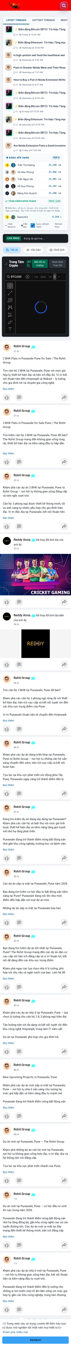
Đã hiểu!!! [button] (35, 1340)
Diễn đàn (25, 225)
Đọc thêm (8, 388)
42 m (16, 876)
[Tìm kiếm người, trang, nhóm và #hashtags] (64, 6)
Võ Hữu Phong (25, 172)
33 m (16, 548)
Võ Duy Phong (25, 186)
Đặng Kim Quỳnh (27, 193)
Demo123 (22, 217)
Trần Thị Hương (26, 165)
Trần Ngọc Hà (25, 179)
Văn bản (35, 249)
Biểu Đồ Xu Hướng (39, 264)
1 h (15, 1199)
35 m (16, 624)
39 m (16, 683)
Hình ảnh (59, 249)
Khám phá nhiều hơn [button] (15, 1332)
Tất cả (14, 249)
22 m (16, 415)
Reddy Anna (22, 540)
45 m (16, 1134)
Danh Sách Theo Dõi (57, 264)
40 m (16, 747)
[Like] (35, 398)
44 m (16, 1070)
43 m (16, 941)
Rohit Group (22, 346)
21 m (16, 351)
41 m (16, 812)
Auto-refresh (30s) (42, 225)
